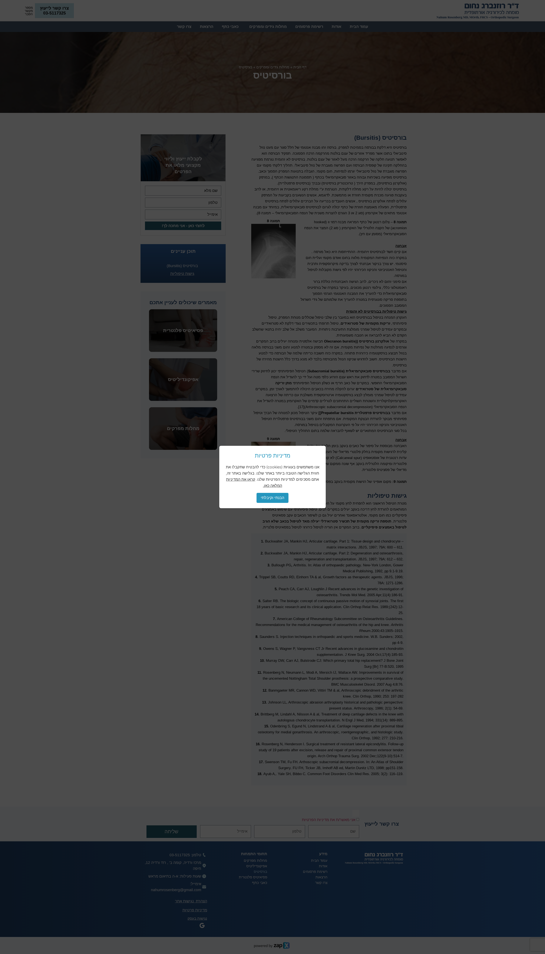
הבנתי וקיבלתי (272, 498)
